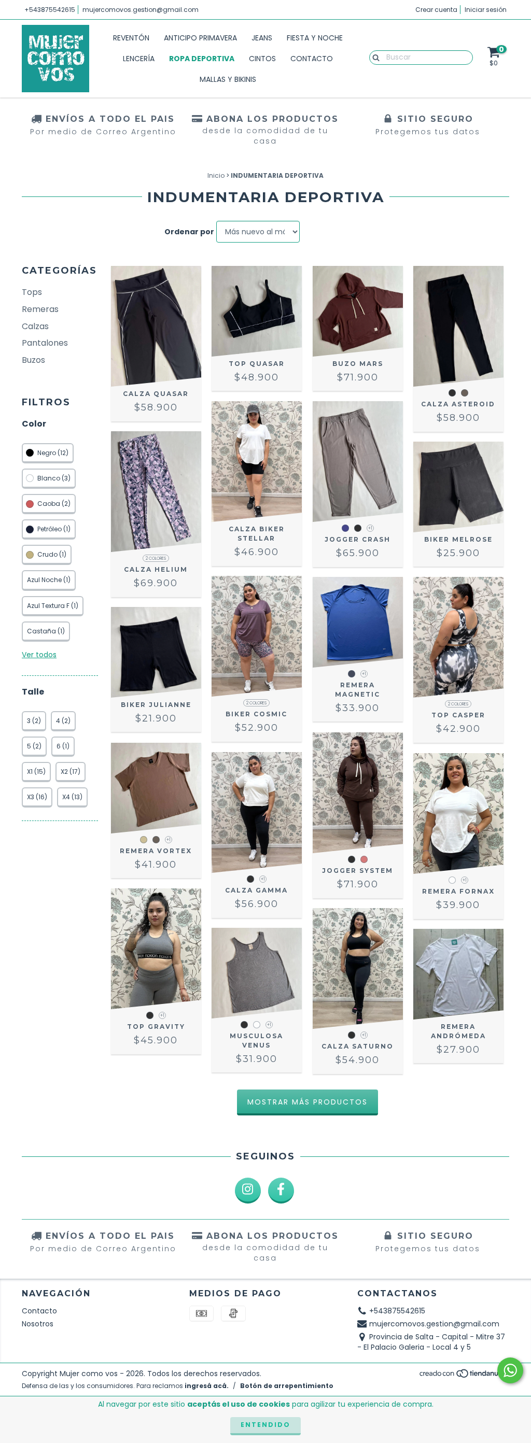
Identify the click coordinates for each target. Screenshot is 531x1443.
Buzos (33, 360)
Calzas (35, 326)
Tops (32, 292)
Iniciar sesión (486, 9)
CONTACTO (311, 58)
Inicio (216, 175)
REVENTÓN (131, 38)
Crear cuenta (436, 9)
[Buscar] (373, 57)
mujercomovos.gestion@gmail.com (140, 9)
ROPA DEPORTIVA (201, 58)
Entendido (265, 1424)
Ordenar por (189, 232)
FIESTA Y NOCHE (315, 38)
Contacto (39, 1311)
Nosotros (37, 1324)
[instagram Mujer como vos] (248, 1191)
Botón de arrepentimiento (286, 1385)
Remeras (40, 309)
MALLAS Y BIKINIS (228, 79)
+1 (370, 528)
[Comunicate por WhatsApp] (510, 1370)
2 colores (156, 558)
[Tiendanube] (463, 1376)
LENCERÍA (139, 58)
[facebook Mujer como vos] (281, 1191)
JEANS (261, 38)
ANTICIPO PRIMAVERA (200, 38)
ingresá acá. (207, 1385)
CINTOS (262, 58)
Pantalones (45, 343)
